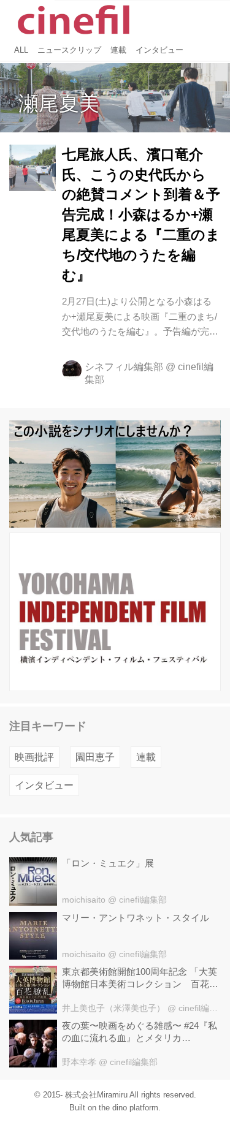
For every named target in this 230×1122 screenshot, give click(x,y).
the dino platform (128, 1107)
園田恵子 (95, 756)
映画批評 (34, 756)
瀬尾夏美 (58, 103)
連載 (146, 756)
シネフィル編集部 (124, 366)
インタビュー (44, 784)
